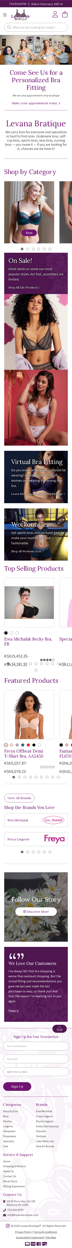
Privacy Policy (23, 1232)
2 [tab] (27, 249)
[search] (9, 28)
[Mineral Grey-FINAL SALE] (17, 745)
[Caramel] (11, 633)
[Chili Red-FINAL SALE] (28, 745)
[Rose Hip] (11, 745)
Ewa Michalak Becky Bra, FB (28, 642)
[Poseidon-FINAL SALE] (39, 745)
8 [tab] (47, 663)
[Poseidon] (22, 745)
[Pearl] (17, 633)
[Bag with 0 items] (65, 15)
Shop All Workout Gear (26, 551)
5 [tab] (44, 249)
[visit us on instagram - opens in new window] (8, 1226)
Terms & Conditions (45, 1232)
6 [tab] (50, 249)
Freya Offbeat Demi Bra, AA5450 (23, 754)
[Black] (6, 633)
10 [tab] (58, 663)
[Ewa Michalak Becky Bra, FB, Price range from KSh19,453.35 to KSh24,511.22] (29, 602)
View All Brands (19, 798)
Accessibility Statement (30, 1237)
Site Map (51, 1237)
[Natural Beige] (6, 745)
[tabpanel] (36, 829)
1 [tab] (22, 249)
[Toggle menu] (5, 15)
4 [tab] (38, 249)
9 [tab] (52, 663)
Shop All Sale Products (23, 287)
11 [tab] (64, 663)
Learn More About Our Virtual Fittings (37, 494)
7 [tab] (41, 663)
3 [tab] (33, 249)
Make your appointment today (35, 103)
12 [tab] (36, 670)
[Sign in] (55, 15)
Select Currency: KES (45, 4)
